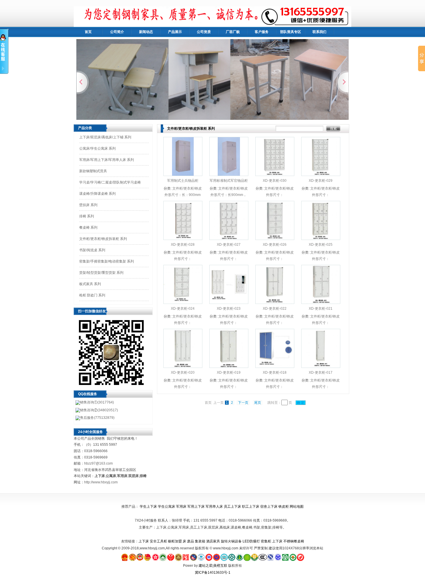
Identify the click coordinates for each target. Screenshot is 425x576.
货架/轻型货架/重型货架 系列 (101, 273)
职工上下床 (250, 507)
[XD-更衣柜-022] (275, 302)
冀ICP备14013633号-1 (212, 573)
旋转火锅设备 (231, 541)
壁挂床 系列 (88, 205)
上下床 (143, 541)
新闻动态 (146, 32)
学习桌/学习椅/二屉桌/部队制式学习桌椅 (110, 182)
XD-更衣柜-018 (275, 372)
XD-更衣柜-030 (275, 181)
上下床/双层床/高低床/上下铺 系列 (105, 137)
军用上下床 (196, 507)
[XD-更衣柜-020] (183, 366)
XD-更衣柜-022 (275, 309)
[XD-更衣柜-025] (321, 238)
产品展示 (175, 32)
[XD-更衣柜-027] (229, 238)
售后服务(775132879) (97, 418)
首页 (88, 32)
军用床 (181, 507)
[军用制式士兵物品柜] (183, 175)
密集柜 (266, 541)
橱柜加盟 (175, 541)
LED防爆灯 (251, 541)
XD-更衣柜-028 (183, 245)
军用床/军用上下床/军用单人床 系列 (106, 160)
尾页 (257, 403)
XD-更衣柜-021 (320, 309)
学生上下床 (148, 507)
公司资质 (204, 32)
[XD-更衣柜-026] (275, 238)
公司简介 (117, 32)
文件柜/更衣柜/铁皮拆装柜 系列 (103, 239)
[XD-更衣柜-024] (183, 302)
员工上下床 (232, 507)
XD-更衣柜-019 (229, 372)
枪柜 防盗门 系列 (92, 295)
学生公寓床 (166, 507)
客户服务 (262, 32)
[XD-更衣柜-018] (275, 366)
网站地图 (297, 507)
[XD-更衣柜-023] (229, 302)
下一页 (243, 403)
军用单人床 (214, 507)
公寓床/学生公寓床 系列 (97, 148)
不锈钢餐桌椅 (293, 541)
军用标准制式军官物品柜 (229, 181)
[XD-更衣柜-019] (229, 366)
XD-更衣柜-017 (320, 372)
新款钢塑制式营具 (93, 171)
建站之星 (205, 566)
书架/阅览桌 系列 (92, 250)
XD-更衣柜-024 (183, 309)
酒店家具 (213, 541)
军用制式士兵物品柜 (182, 181)
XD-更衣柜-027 (229, 245)
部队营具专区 (290, 32)
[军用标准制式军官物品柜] (229, 175)
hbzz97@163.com (98, 463)
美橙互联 (220, 566)
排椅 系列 (86, 216)
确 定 (300, 403)
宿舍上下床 (269, 507)
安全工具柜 (158, 541)
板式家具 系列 (90, 284)
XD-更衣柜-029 (320, 181)
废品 (190, 541)
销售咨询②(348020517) (99, 410)
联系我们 (319, 32)
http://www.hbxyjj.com (101, 482)
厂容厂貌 (233, 32)
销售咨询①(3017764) (97, 402)
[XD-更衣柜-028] (183, 238)
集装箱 (200, 541)
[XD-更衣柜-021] (321, 302)
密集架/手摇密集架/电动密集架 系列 (106, 261)
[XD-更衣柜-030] (275, 175)
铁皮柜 (283, 507)
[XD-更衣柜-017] (321, 366)
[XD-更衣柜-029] (321, 175)
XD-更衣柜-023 (229, 309)
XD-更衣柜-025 (320, 245)
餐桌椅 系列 (88, 227)
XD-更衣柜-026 (275, 245)
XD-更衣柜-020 (183, 372)
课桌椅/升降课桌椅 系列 (97, 194)
